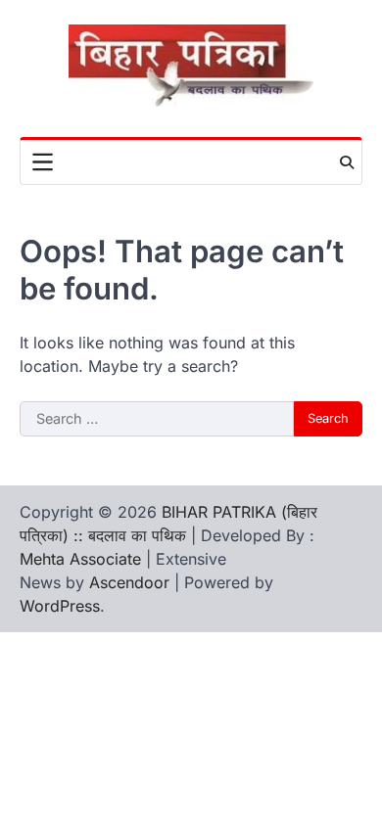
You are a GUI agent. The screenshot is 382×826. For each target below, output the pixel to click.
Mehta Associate (83, 559)
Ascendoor (129, 582)
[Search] (346, 162)
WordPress (60, 606)
